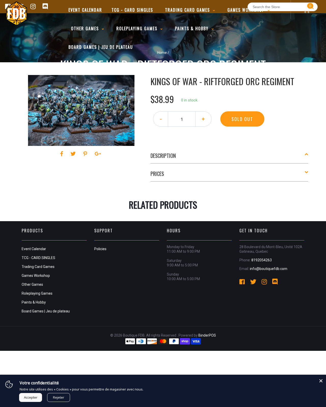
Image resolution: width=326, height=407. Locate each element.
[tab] (229, 157)
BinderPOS (207, 335)
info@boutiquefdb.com (268, 269)
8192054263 (261, 260)
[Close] (320, 379)
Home (162, 53)
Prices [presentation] (157, 173)
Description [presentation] (163, 155)
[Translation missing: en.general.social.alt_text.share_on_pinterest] (86, 154)
